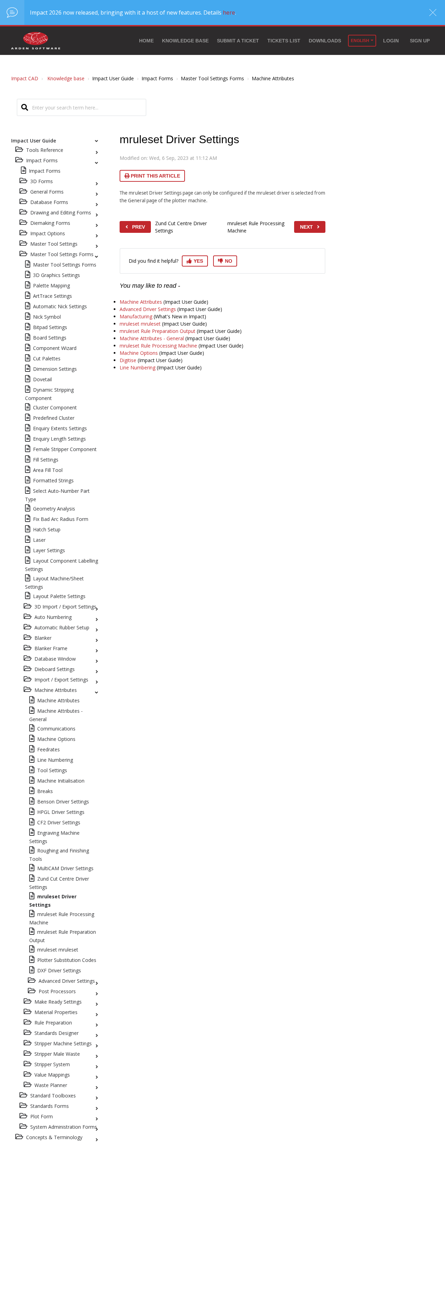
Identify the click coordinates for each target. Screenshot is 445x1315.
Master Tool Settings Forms (62, 254)
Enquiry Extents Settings (60, 428)
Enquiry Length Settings (59, 438)
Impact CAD (24, 78)
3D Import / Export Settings (65, 606)
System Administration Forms (63, 1127)
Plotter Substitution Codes (66, 960)
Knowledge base (185, 40)
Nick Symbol (47, 316)
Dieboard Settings (54, 669)
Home (146, 40)
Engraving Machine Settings (54, 837)
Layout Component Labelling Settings (61, 564)
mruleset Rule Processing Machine (61, 918)
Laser (39, 540)
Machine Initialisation (60, 780)
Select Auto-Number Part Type (57, 495)
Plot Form (41, 1116)
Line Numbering (55, 760)
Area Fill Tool (48, 470)
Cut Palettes (46, 358)
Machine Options (56, 739)
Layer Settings (49, 550)
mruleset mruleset (57, 949)
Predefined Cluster (53, 418)
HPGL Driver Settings (60, 812)
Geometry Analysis (54, 508)
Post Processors (57, 991)
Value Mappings (52, 1074)
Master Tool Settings (54, 243)
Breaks (45, 791)
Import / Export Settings (61, 679)
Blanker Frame (50, 648)
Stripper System (52, 1064)
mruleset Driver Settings (52, 900)
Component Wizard (54, 348)
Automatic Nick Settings (60, 306)
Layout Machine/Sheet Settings (54, 582)
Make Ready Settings (58, 1001)
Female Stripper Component (65, 449)
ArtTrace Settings (52, 296)
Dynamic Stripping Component (49, 393)
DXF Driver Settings (59, 970)
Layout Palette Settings (59, 596)
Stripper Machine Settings (63, 1043)
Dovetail (42, 379)
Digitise (128, 360)
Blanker (42, 638)
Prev (138, 227)
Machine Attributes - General (56, 715)
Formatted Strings (53, 480)
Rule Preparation (53, 1022)
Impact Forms (44, 171)
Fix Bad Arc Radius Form (60, 519)
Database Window (55, 658)
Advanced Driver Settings (67, 981)
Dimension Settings (55, 369)
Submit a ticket (238, 40)
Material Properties (56, 1012)
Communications (56, 728)
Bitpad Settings (50, 327)
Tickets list (283, 40)
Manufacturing (136, 316)
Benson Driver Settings (63, 801)
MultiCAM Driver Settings (65, 868)
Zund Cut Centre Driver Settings (59, 882)
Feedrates (48, 749)
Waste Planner (50, 1085)
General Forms (47, 191)
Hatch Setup (46, 529)
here (229, 12)
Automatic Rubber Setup (61, 627)
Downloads (325, 40)
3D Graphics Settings (56, 275)
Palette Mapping (51, 285)
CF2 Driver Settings (58, 822)
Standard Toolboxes (53, 1095)
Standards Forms (49, 1106)
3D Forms (41, 181)
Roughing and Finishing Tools (59, 854)
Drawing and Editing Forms (60, 212)
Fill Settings (45, 459)
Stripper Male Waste (57, 1054)
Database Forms (49, 202)
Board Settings (49, 337)
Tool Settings (52, 770)
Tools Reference (44, 150)
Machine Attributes (55, 690)
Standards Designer (56, 1033)
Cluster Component (55, 407)
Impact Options (47, 233)
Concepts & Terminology (54, 1137)
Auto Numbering (53, 617)
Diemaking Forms (50, 223)
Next (306, 227)
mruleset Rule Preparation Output (62, 936)
